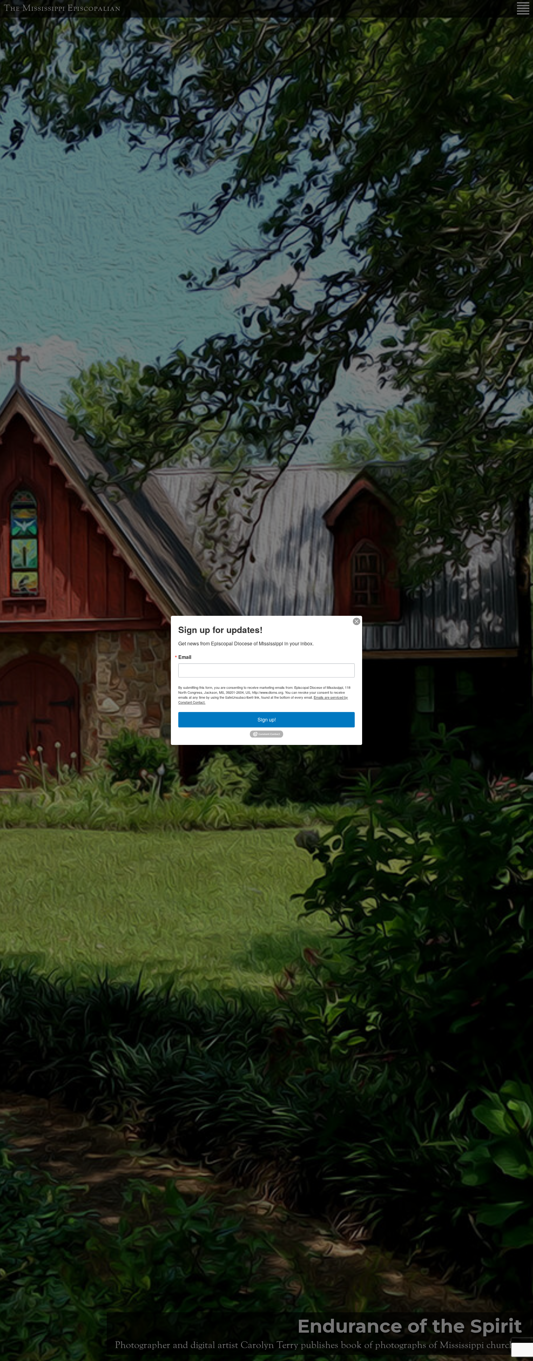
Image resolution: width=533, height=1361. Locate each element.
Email (184, 657)
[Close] (356, 621)
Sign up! (267, 719)
